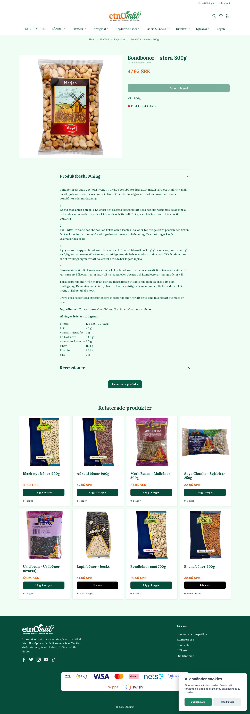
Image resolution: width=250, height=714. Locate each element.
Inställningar (227, 702)
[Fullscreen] (70, 106)
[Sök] (214, 15)
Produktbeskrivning (80, 176)
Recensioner (72, 367)
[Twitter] (31, 660)
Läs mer (97, 585)
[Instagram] (39, 660)
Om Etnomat (185, 656)
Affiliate (182, 650)
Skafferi (104, 39)
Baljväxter (119, 39)
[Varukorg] (227, 15)
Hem (91, 39)
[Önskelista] (221, 15)
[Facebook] (24, 660)
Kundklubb (183, 645)
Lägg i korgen (43, 492)
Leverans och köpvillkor (192, 634)
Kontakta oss (185, 639)
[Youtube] (46, 660)
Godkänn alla (198, 702)
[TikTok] (54, 660)
